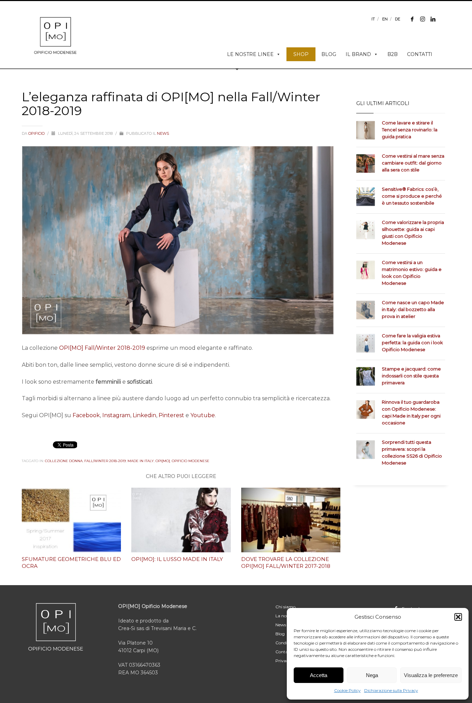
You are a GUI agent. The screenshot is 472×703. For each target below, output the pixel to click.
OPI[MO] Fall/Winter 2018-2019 (102, 348)
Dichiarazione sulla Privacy (391, 690)
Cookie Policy (347, 690)
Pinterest (171, 415)
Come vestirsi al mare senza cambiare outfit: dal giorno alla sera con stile (413, 162)
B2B (392, 54)
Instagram (116, 415)
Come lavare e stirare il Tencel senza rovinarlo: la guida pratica (409, 129)
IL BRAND (358, 54)
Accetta (318, 675)
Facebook (86, 415)
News (163, 133)
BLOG (328, 54)
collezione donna (64, 461)
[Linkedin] (433, 19)
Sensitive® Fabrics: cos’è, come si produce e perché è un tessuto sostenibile (412, 196)
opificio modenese (190, 461)
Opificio (37, 133)
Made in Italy (141, 461)
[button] (458, 616)
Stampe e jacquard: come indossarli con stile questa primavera (411, 375)
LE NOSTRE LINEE (250, 54)
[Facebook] (412, 19)
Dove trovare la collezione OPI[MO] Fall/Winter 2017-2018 (285, 562)
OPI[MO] (162, 461)
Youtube (202, 415)
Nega (372, 675)
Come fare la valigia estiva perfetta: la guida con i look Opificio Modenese (412, 342)
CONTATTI (419, 54)
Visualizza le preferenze (431, 675)
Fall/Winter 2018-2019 (105, 461)
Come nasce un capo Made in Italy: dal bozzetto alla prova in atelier (413, 309)
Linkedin (144, 415)
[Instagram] (422, 19)
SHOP (301, 54)
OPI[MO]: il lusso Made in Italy (177, 559)
